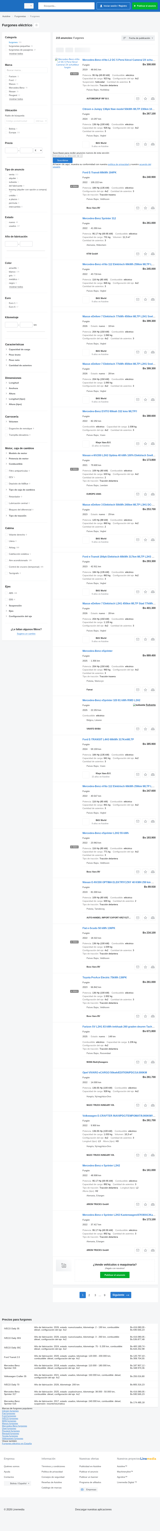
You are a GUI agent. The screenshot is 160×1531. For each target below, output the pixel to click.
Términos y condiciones (53, 1466)
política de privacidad (118, 164)
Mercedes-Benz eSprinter (97, 651)
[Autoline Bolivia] (11, 6)
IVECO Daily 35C (12, 1347)
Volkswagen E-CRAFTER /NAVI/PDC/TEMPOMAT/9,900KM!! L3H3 (121, 1115)
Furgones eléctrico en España (17, 1443)
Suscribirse (62, 160)
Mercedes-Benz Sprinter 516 (12, 1402)
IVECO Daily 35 (11, 1328)
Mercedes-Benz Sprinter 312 (99, 218)
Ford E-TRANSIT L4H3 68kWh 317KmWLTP (108, 739)
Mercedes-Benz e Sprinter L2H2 (101, 1165)
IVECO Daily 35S (12, 1338)
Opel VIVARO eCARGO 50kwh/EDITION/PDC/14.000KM (114, 1072)
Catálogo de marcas (52, 1487)
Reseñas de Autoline (52, 1482)
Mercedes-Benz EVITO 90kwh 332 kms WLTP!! (109, 411)
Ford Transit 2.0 (12, 1357)
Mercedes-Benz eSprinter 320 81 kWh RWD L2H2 (111, 700)
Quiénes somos (11, 1466)
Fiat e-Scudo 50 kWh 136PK (98, 928)
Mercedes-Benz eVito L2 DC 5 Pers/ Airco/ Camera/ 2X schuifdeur (121, 60)
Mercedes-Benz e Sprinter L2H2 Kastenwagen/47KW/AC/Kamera (120, 1215)
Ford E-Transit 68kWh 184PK (99, 172)
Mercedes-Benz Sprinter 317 (12, 1392)
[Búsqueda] (41, 6)
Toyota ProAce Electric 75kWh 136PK (104, 977)
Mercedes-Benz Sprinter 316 (12, 1366)
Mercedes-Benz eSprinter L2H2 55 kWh (105, 833)
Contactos (9, 1477)
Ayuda (7, 1471)
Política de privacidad (52, 1471)
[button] (145, 98)
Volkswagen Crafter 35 (15, 1376)
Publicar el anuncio (115, 1275)
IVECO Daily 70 (11, 1384)
